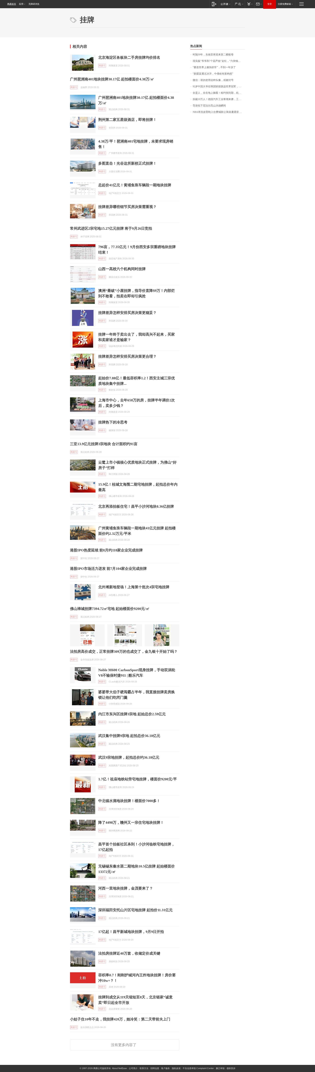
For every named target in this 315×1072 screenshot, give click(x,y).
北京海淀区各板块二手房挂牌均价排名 (129, 57)
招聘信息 (154, 1068)
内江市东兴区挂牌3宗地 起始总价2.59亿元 (132, 714)
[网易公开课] (225, 4)
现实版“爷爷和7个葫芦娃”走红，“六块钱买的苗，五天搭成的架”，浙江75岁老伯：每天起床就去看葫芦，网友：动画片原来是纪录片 (219, 61)
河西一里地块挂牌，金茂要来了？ (125, 888)
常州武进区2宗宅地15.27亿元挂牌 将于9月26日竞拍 (111, 228)
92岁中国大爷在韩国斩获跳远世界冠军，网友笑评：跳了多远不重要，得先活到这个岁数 (219, 86)
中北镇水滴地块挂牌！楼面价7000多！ (129, 801)
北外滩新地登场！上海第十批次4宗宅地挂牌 (133, 587)
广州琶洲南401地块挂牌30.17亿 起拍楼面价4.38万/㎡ (112, 79)
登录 (269, 4)
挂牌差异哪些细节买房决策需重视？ (127, 207)
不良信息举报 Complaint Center (198, 1068)
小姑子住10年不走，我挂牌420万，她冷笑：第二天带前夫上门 (120, 1019)
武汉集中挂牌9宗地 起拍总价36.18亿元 (129, 736)
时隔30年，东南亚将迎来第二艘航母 (213, 54)
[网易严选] (238, 4)
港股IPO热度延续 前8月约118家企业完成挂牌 (106, 550)
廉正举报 (220, 1068)
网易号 (102, 65)
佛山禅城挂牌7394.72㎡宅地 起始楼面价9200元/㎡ (109, 609)
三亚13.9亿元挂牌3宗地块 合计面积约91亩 (103, 444)
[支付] (249, 4)
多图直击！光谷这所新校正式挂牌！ (127, 163)
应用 (21, 4)
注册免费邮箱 (284, 4)
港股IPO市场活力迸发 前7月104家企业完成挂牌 (108, 569)
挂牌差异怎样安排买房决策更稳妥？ (127, 313)
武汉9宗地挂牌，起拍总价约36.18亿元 (128, 757)
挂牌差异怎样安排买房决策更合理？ (127, 356)
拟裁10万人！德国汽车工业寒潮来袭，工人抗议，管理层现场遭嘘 (219, 99)
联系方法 (144, 1068)
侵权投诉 (231, 1068)
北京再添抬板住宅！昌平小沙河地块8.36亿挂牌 (136, 506)
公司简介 (133, 1068)
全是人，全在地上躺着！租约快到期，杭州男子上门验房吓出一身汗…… (219, 93)
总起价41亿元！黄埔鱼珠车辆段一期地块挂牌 (134, 185)
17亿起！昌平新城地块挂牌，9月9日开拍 (131, 932)
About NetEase (119, 1068)
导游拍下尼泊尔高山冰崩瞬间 (209, 105)
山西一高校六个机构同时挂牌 (122, 269)
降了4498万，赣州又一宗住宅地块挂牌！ (131, 822)
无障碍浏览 (33, 4)
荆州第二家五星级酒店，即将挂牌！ (127, 120)
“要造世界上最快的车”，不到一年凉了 (214, 67)
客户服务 (165, 1068)
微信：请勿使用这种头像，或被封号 (213, 80)
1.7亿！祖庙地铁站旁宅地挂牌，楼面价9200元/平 (137, 779)
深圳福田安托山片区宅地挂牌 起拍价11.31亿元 (135, 910)
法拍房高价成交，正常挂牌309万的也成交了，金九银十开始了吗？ (124, 651)
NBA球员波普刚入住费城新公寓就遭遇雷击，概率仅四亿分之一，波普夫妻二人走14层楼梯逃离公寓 (219, 112)
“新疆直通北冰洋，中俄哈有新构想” (213, 73)
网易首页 (11, 4)
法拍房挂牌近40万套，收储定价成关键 (129, 953)
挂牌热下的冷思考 (112, 422)
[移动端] (214, 4)
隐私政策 (176, 1068)
